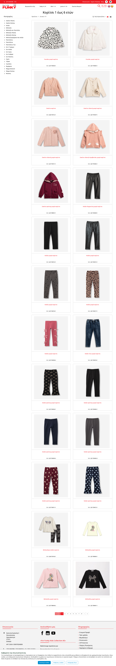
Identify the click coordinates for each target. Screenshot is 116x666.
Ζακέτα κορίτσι (51, 108)
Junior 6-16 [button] (63, 6)
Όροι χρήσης (83, 635)
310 (15, 2)
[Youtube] (53, 633)
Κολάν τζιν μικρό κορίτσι (92, 353)
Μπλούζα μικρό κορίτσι (92, 550)
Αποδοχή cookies (44, 662)
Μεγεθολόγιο (83, 638)
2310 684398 (9, 2)
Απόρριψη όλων (72, 662)
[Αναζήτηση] (99, 6)
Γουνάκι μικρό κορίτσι (51, 59)
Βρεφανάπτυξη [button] (30, 6)
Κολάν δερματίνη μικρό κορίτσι (92, 206)
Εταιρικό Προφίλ (84, 632)
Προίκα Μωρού (76, 6)
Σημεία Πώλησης (95, 2)
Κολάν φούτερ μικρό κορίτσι (51, 403)
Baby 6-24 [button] (43, 6)
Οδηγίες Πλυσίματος (85, 645)
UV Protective (83, 643)
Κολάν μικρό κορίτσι (51, 255)
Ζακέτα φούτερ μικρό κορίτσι (51, 206)
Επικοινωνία (86, 2)
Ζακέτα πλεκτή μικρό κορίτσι (93, 108)
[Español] (112, 6)
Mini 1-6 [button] (53, 6)
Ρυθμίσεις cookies (58, 662)
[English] (109, 6)
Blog (102, 2)
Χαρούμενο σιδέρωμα (86, 648)
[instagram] (48, 633)
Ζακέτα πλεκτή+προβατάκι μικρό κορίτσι (93, 157)
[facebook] (42, 633)
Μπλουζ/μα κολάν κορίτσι (51, 550)
